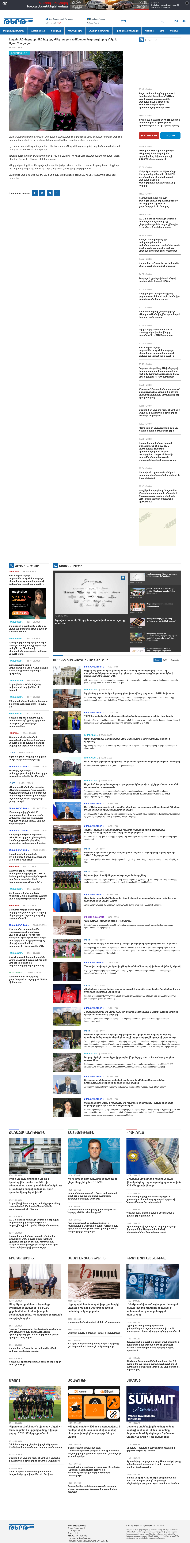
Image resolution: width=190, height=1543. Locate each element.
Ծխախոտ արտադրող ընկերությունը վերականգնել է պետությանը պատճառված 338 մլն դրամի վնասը (159, 122)
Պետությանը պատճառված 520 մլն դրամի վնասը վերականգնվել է (158, 429)
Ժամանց (133, 1380)
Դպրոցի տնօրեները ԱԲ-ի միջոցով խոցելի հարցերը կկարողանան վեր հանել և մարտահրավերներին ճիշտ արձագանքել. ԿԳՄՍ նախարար (159, 372)
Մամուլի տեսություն (94, 917)
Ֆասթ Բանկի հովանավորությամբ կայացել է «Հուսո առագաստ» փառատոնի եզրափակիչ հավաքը (93, 1489)
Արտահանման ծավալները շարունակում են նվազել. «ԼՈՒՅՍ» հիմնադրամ (28, 979)
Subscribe (150, 135)
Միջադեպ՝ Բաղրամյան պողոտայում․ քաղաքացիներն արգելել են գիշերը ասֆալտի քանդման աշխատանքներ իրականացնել (159, 393)
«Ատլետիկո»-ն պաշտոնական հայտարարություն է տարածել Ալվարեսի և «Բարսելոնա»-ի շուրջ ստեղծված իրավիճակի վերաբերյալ (132, 990)
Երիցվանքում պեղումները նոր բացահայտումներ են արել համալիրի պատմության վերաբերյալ (159, 296)
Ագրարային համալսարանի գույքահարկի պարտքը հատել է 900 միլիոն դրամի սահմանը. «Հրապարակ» (93, 1308)
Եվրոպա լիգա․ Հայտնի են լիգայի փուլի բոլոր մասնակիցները (27, 758)
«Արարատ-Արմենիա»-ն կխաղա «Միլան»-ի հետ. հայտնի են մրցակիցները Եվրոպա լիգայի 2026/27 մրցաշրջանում (156, 154)
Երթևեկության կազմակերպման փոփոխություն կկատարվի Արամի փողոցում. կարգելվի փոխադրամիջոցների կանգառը (28, 961)
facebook (35, 193)
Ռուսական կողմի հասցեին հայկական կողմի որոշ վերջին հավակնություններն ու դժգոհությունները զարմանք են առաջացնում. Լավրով (124, 1081)
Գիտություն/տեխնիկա (146, 1258)
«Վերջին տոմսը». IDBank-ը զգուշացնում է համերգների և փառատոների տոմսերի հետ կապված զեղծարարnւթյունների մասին (94, 1431)
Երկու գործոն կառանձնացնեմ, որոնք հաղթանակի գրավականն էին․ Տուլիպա (31, 1472)
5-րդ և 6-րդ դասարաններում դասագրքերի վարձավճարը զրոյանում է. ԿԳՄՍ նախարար (156, 332)
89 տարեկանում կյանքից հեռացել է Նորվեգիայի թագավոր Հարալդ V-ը (28, 704)
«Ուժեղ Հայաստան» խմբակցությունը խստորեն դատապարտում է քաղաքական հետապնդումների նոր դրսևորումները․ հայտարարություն (124, 831)
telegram (50, 193)
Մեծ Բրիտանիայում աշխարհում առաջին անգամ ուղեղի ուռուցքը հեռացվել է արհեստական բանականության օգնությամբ (152, 1309)
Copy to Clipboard (57, 193)
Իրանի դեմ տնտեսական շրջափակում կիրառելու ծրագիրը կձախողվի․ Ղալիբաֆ (27, 857)
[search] (162, 20)
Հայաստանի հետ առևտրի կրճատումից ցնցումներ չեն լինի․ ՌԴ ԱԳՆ (92, 1180)
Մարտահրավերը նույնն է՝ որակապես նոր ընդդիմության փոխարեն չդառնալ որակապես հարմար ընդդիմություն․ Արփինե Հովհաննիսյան (27, 818)
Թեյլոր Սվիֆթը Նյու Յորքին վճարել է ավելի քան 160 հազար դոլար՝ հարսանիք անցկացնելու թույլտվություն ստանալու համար (152, 1480)
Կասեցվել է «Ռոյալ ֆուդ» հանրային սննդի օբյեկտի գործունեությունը (159, 264)
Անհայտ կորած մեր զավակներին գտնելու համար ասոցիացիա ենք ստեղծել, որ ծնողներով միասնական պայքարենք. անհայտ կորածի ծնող (28, 648)
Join (172, 135)
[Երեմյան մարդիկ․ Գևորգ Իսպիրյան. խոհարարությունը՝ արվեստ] (91, 593)
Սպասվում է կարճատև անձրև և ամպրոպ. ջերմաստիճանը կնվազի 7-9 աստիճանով (159, 475)
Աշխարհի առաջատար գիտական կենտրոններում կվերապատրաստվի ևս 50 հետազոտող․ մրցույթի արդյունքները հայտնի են (153, 1328)
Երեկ (165, 660)
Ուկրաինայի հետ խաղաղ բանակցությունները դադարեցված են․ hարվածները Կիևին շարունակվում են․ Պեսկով (158, 202)
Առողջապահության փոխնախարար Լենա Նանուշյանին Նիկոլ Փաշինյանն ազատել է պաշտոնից (28, 669)
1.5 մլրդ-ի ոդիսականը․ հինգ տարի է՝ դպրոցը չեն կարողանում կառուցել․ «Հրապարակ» (93, 1345)
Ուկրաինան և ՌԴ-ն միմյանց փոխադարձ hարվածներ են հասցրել (25, 687)
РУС (176, 21)
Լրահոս (151, 39)
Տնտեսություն (16, 973)
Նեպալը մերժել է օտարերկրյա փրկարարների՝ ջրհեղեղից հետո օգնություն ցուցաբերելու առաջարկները (27, 721)
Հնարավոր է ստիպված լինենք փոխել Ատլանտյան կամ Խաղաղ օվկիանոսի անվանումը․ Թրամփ (132, 966)
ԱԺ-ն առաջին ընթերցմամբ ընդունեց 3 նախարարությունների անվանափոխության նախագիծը (28, 896)
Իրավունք (14, 572)
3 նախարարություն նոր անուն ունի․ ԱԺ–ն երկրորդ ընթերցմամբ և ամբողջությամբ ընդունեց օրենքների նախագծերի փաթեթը (27, 838)
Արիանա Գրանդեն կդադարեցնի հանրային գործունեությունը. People (150, 1449)
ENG (184, 21)
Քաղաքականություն (19, 766)
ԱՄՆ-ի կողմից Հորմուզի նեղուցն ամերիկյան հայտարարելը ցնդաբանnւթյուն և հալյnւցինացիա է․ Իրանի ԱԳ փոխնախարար (158, 222)
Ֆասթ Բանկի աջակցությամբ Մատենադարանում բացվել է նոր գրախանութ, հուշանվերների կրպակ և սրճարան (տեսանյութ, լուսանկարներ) (95, 1452)
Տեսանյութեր (70, 565)
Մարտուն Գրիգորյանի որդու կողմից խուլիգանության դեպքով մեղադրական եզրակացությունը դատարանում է (27, 913)
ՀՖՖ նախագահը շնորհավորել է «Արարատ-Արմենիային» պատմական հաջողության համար (159, 314)
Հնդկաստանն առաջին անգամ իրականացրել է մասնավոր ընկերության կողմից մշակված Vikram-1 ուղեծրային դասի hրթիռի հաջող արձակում (152, 1346)
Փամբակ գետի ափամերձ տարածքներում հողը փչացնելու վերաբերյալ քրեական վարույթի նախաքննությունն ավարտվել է (27, 741)
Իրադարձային (19, 53)
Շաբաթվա (175, 660)
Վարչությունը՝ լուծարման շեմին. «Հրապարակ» (108, 921)
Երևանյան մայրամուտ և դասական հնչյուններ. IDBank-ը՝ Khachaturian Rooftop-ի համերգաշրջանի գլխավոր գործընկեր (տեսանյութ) (94, 1471)
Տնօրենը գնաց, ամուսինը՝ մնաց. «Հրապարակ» (94, 1332)
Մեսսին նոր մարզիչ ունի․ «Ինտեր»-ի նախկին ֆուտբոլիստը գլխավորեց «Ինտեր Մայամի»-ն (159, 412)
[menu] (185, 30)
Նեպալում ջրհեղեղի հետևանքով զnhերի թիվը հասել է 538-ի (157, 279)
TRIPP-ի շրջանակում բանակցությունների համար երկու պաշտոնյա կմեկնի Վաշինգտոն (28, 773)
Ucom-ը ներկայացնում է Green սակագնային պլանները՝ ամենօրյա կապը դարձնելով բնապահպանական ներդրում (92, 1196)
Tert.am (18, 21)
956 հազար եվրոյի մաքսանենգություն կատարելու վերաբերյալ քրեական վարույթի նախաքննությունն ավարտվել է (157, 351)
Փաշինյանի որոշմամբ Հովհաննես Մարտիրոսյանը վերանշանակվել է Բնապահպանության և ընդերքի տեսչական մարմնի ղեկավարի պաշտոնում (158, 496)
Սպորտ (12, 753)
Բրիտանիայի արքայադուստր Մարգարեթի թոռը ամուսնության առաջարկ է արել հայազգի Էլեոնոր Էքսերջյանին (153, 1464)
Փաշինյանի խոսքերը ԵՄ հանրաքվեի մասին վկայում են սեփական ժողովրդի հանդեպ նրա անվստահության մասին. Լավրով (130, 899)
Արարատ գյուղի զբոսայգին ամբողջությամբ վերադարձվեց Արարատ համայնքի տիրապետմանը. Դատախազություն (151, 1229)
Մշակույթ (77, 1380)
